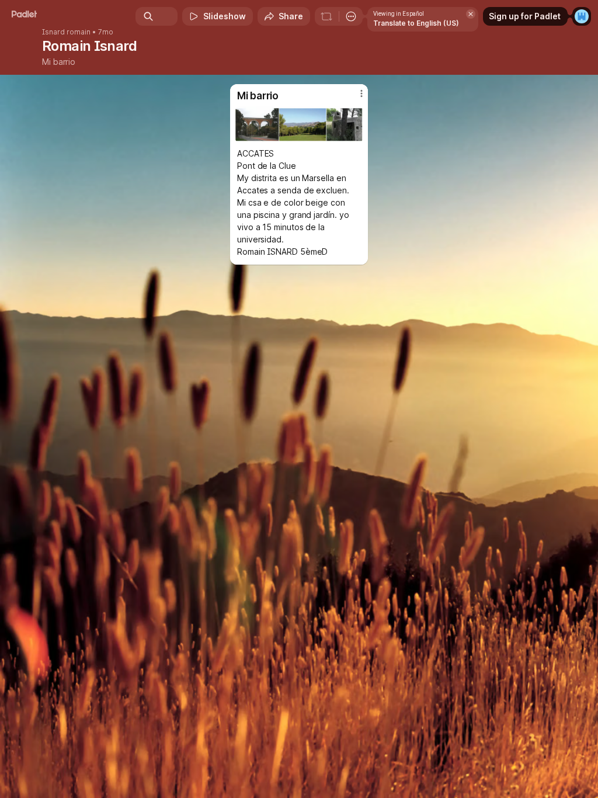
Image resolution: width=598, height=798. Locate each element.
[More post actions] (354, 98)
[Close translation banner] (470, 14)
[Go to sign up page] (581, 16)
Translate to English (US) (416, 23)
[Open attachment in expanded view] (299, 124)
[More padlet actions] (351, 16)
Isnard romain (66, 32)
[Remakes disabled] (326, 16)
